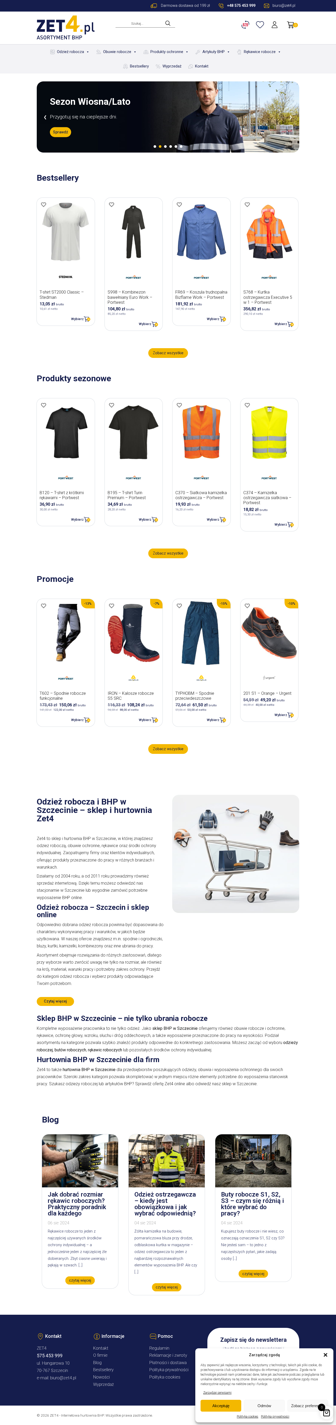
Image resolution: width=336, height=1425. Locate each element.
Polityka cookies (247, 1416)
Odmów (264, 1405)
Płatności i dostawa (168, 1362)
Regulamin (159, 1348)
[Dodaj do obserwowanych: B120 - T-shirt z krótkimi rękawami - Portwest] (43, 405)
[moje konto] (275, 25)
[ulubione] (260, 25)
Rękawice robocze (260, 51)
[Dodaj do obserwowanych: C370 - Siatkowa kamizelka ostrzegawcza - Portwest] (179, 405)
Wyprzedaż (171, 66)
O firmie (100, 1355)
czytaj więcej (80, 1280)
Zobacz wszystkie (168, 353)
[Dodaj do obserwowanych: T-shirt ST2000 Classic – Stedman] (43, 204)
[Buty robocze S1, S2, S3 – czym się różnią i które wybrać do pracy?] (253, 1185)
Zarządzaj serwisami (217, 1393)
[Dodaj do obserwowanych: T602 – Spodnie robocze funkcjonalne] (43, 606)
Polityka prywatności (275, 1416)
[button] (325, 1355)
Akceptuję (220, 1405)
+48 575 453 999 (241, 5)
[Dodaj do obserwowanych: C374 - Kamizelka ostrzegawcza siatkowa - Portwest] (247, 405)
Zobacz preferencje (307, 1405)
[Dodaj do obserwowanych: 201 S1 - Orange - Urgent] (247, 606)
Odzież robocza (70, 51)
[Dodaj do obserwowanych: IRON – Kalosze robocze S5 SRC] (111, 606)
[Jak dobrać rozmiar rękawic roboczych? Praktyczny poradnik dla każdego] (80, 1185)
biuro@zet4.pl (63, 1377)
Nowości (101, 1377)
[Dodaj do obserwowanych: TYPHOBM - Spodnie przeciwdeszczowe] (179, 606)
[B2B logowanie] (246, 25)
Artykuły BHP (213, 51)
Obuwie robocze (117, 51)
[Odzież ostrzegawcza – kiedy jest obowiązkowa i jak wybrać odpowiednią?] (167, 1185)
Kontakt (201, 66)
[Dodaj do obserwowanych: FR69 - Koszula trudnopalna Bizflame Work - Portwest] (179, 204)
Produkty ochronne (166, 51)
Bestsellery (139, 66)
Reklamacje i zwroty (168, 1355)
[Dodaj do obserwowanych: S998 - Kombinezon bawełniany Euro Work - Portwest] (111, 204)
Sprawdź (60, 132)
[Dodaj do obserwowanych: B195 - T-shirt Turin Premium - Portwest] (111, 405)
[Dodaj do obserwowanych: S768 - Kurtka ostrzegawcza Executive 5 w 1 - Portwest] (247, 204)
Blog (97, 1362)
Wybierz (77, 319)
